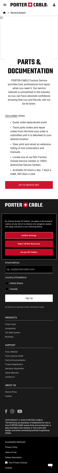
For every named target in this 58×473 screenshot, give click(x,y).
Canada (14, 289)
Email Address (12, 262)
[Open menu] (5, 5)
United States (16, 283)
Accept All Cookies (29, 252)
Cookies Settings (29, 235)
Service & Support (18, 12)
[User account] (54, 5)
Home (4, 12)
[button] (6, 411)
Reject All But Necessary (29, 244)
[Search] (46, 5)
